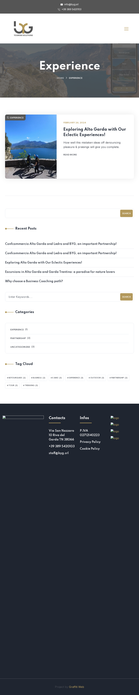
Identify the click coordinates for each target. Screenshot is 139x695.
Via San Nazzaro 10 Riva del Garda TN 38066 (61, 435)
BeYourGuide (17, 378)
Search (126, 214)
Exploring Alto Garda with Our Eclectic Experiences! (94, 132)
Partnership (18, 338)
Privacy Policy (90, 442)
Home (60, 78)
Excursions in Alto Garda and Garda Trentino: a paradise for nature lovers (60, 272)
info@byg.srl (71, 4)
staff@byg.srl (59, 453)
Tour (13, 385)
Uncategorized (20, 347)
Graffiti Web (76, 687)
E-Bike (57, 378)
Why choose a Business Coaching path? (34, 281)
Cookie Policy (90, 448)
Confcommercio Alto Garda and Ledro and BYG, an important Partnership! (61, 244)
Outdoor (97, 378)
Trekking (31, 385)
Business (39, 378)
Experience (17, 118)
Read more (70, 155)
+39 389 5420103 (71, 9)
